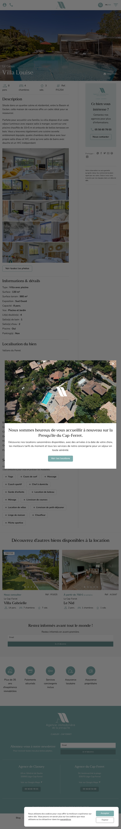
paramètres (65, 819)
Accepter (105, 813)
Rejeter (105, 820)
